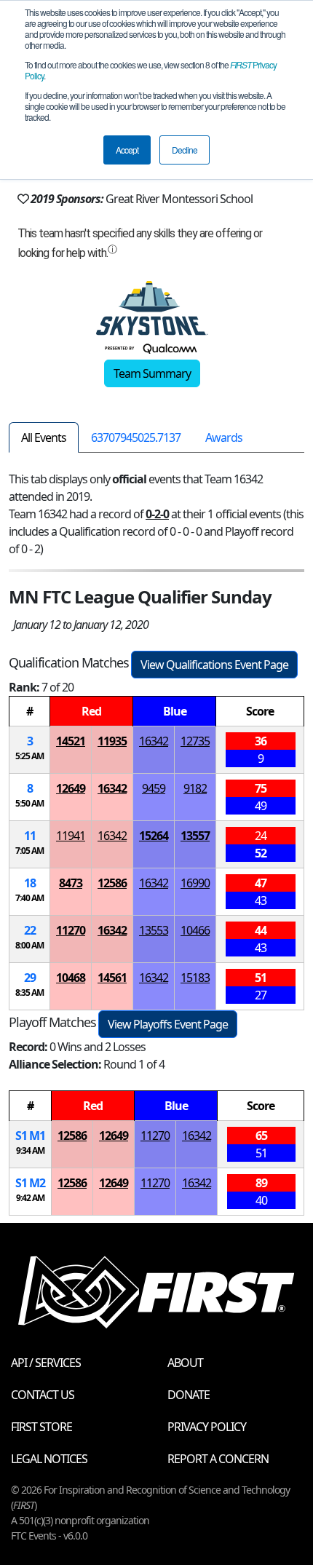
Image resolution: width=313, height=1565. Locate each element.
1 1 (30, 1136)
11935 (112, 741)
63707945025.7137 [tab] (136, 437)
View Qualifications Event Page (214, 665)
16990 (195, 883)
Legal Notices (49, 1459)
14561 (112, 978)
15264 (153, 836)
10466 (195, 930)
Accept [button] (127, 149)
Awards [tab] (223, 437)
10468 (70, 978)
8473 (70, 883)
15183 (195, 978)
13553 (153, 930)
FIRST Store (41, 1427)
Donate (188, 1395)
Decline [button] (184, 149)
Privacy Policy (206, 1427)
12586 (112, 883)
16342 (153, 741)
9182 (195, 788)
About (185, 1363)
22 (30, 930)
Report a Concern (218, 1459)
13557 (195, 836)
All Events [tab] (43, 437)
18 (30, 883)
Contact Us (42, 1395)
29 (30, 978)
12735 (195, 741)
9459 (153, 788)
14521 (70, 741)
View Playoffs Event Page (168, 1024)
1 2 (30, 1183)
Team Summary (152, 373)
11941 (70, 836)
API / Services (46, 1363)
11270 (70, 930)
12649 (70, 788)
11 (30, 836)
